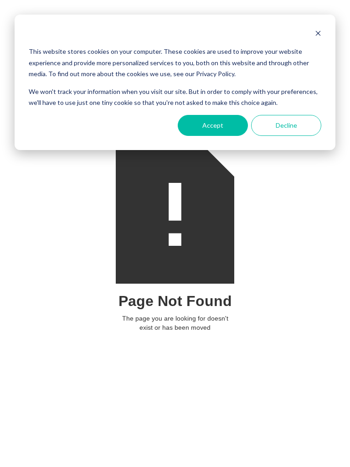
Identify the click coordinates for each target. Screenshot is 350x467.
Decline (286, 125)
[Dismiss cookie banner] (318, 34)
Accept (212, 125)
